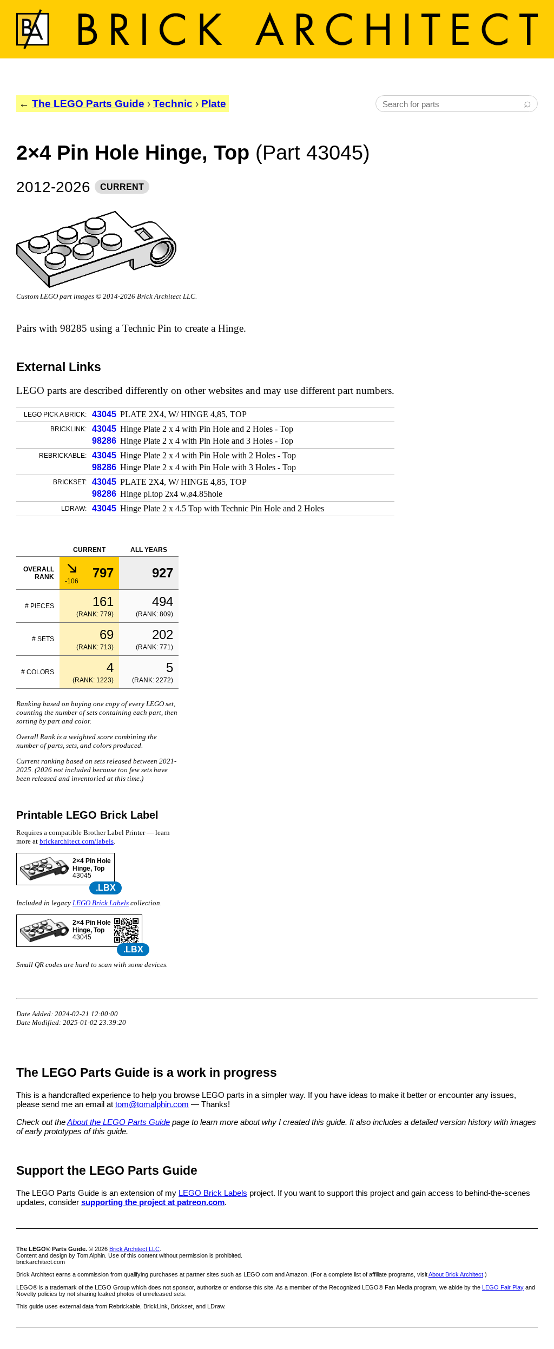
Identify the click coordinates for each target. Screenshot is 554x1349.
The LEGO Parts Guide (88, 103)
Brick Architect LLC (134, 1249)
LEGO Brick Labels (100, 903)
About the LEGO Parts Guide (118, 1122)
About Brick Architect (455, 1274)
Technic (173, 103)
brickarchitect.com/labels (76, 841)
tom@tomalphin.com (152, 1104)
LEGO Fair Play (503, 1287)
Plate (213, 103)
